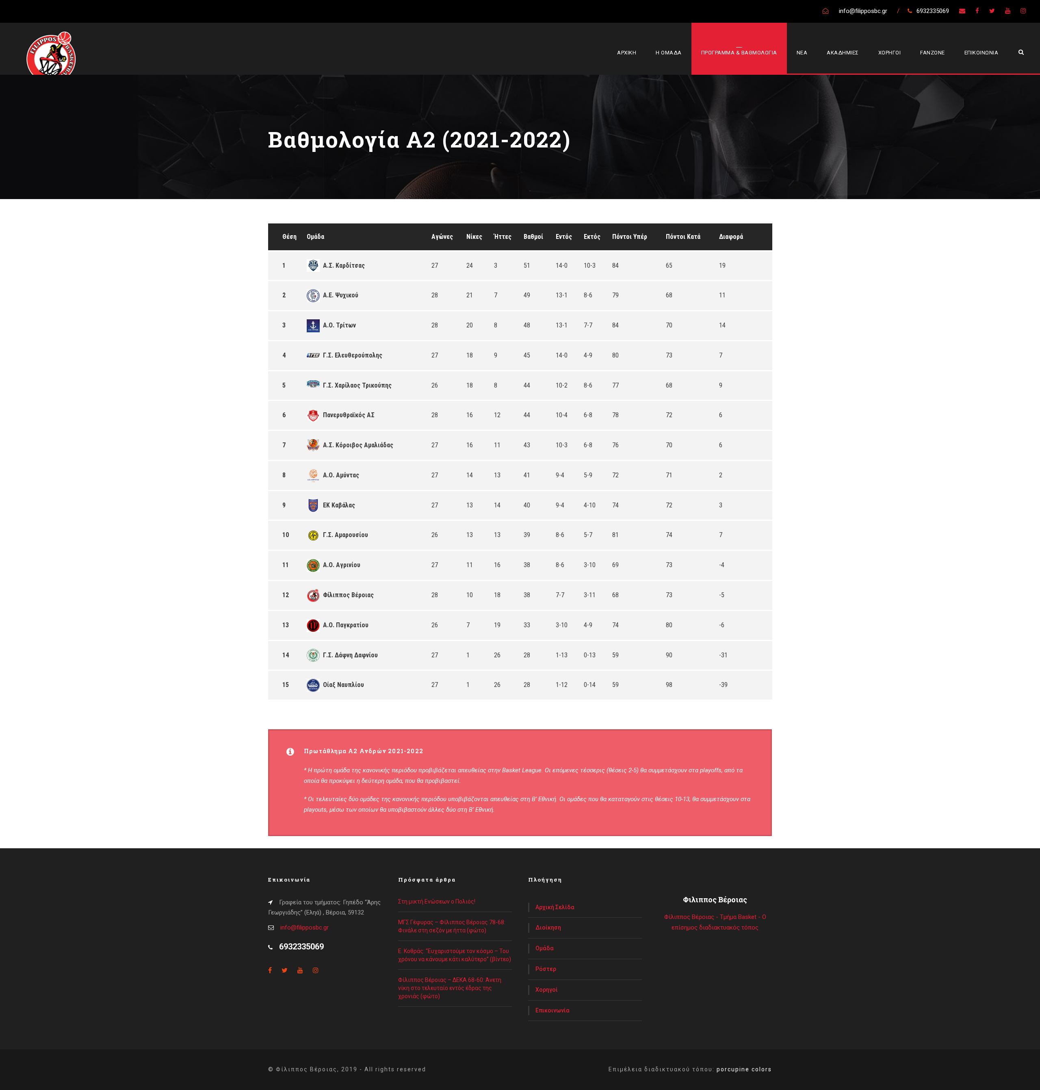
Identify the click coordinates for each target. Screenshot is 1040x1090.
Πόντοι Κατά (683, 237)
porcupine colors (744, 1069)
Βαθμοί (533, 237)
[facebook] (977, 11)
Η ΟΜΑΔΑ (669, 53)
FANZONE (932, 53)
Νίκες (474, 237)
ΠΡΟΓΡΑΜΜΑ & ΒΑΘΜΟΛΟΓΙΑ (739, 53)
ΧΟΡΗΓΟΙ (889, 53)
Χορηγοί (546, 989)
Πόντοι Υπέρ (629, 237)
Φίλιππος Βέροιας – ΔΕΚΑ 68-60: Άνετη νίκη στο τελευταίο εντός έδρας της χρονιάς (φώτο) (449, 988)
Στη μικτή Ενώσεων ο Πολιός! (436, 901)
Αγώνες (442, 237)
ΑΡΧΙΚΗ (626, 53)
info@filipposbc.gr (304, 927)
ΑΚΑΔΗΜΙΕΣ (843, 53)
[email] (962, 11)
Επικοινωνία (552, 1010)
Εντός (564, 237)
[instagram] (1023, 11)
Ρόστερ (545, 969)
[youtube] (1007, 11)
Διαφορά (731, 237)
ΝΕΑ (802, 53)
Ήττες (502, 237)
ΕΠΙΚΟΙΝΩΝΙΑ (981, 53)
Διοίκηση (548, 927)
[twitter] (992, 11)
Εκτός (592, 237)
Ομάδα (315, 237)
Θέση (289, 237)
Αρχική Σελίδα (554, 907)
